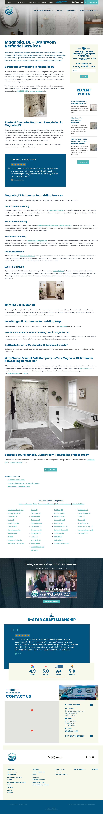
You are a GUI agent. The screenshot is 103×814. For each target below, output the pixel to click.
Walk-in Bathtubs (38, 782)
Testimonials (11, 774)
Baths (59, 10)
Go (83, 76)
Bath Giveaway (42, 2)
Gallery (9, 780)
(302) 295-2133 (71, 731)
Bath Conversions (88, 10)
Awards (10, 787)
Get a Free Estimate (51, 601)
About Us (10, 2)
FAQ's (9, 785)
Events (9, 790)
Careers (10, 793)
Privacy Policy (23, 804)
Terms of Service (12, 804)
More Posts (83, 162)
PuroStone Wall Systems (41, 785)
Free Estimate (92, 2)
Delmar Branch (72, 705)
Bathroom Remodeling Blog (16, 782)
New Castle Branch (74, 736)
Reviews (51, 2)
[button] (32, 731)
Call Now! (52, 470)
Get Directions (70, 715)
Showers (71, 10)
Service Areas (32, 2)
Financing (58, 772)
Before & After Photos (14, 777)
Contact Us (21, 2)
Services (36, 770)
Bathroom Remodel (42, 10)
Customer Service (61, 774)
